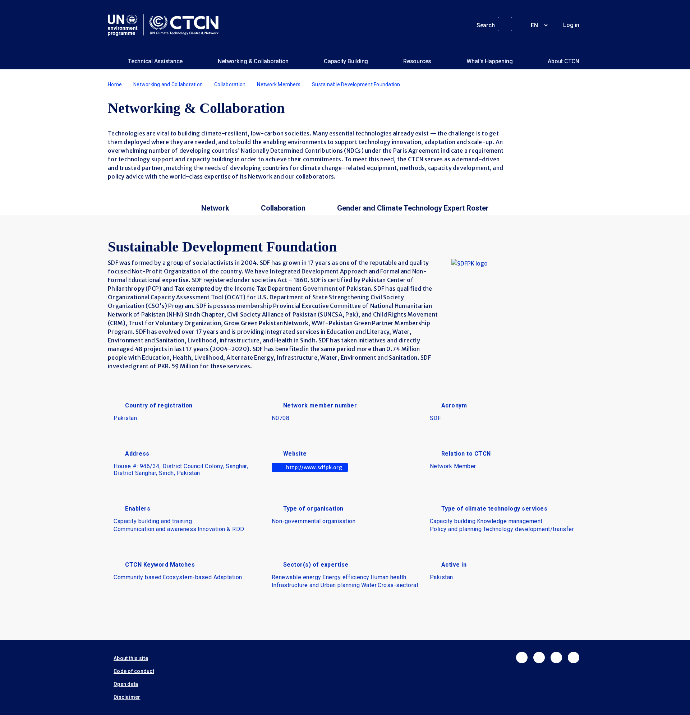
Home (115, 84)
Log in (571, 25)
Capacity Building (346, 61)
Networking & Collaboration (253, 61)
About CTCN (563, 61)
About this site (131, 658)
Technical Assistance (155, 61)
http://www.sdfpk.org (314, 467)
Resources (417, 61)
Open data (126, 684)
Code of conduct (134, 671)
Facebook (521, 657)
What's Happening (489, 61)
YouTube (573, 657)
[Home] (166, 25)
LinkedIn (556, 657)
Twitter (539, 657)
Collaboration (229, 84)
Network (215, 208)
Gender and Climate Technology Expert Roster (413, 208)
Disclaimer (127, 697)
